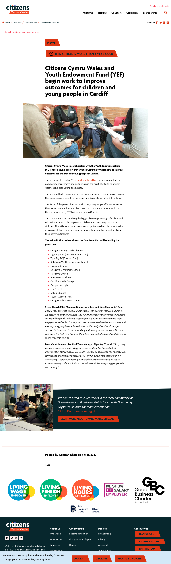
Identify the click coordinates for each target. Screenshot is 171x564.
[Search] (166, 12)
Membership (150, 12)
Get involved (76, 528)
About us (55, 528)
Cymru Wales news (31, 22)
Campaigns (132, 12)
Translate (154, 6)
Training (102, 12)
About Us (88, 12)
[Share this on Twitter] (161, 22)
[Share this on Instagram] (164, 22)
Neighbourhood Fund (87, 180)
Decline (101, 558)
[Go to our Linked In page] (21, 538)
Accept (79, 558)
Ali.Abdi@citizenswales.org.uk (77, 411)
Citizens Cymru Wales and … (50, 22)
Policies (102, 528)
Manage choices (130, 558)
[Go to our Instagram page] (16, 538)
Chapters (116, 12)
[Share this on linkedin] (167, 22)
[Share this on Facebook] (157, 22)
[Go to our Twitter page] (12, 538)
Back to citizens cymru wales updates (22, 32)
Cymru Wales (17, 22)
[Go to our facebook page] (7, 538)
